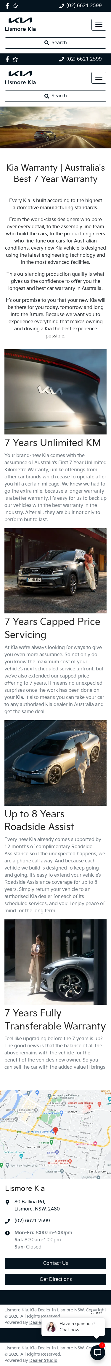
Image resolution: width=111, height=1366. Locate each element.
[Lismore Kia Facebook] (8, 6)
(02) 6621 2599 (84, 6)
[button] (98, 25)
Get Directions (56, 1279)
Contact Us (55, 1263)
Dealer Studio (43, 1360)
